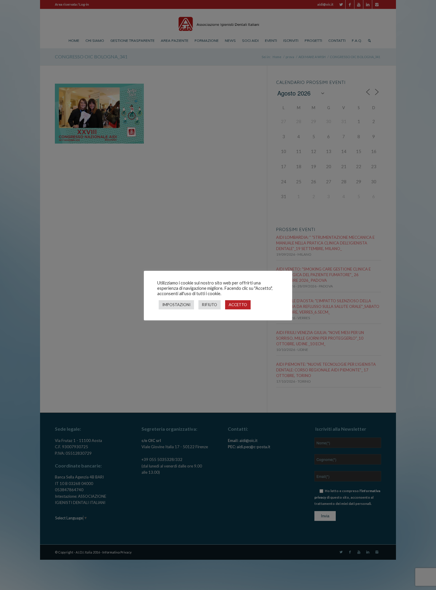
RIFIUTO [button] (209, 304)
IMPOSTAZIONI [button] (176, 304)
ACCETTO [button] (238, 304)
